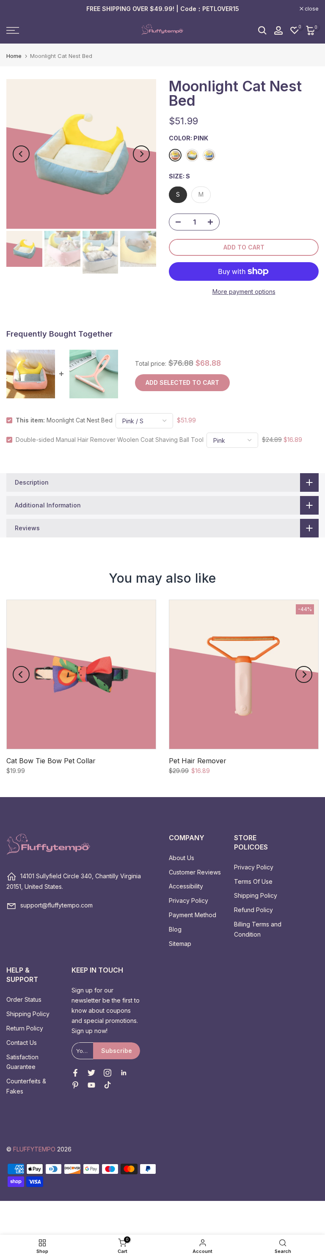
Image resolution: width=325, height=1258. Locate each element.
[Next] (141, 153)
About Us (181, 857)
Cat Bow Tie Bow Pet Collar (51, 760)
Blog (175, 929)
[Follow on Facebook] (75, 1073)
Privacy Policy (188, 900)
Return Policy (24, 1028)
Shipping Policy (255, 895)
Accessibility (186, 886)
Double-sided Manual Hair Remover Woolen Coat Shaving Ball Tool (110, 439)
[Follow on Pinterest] (75, 1085)
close (17, 8)
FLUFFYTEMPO (34, 1149)
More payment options (243, 291)
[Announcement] (162, 9)
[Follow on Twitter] (91, 1073)
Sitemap (180, 943)
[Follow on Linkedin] (123, 1073)
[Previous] (21, 153)
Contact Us (21, 1042)
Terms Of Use (253, 881)
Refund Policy (253, 909)
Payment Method (192, 914)
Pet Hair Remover (197, 760)
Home (14, 56)
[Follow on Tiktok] (107, 1085)
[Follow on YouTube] (91, 1085)
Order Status (23, 999)
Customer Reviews (195, 872)
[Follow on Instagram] (107, 1073)
